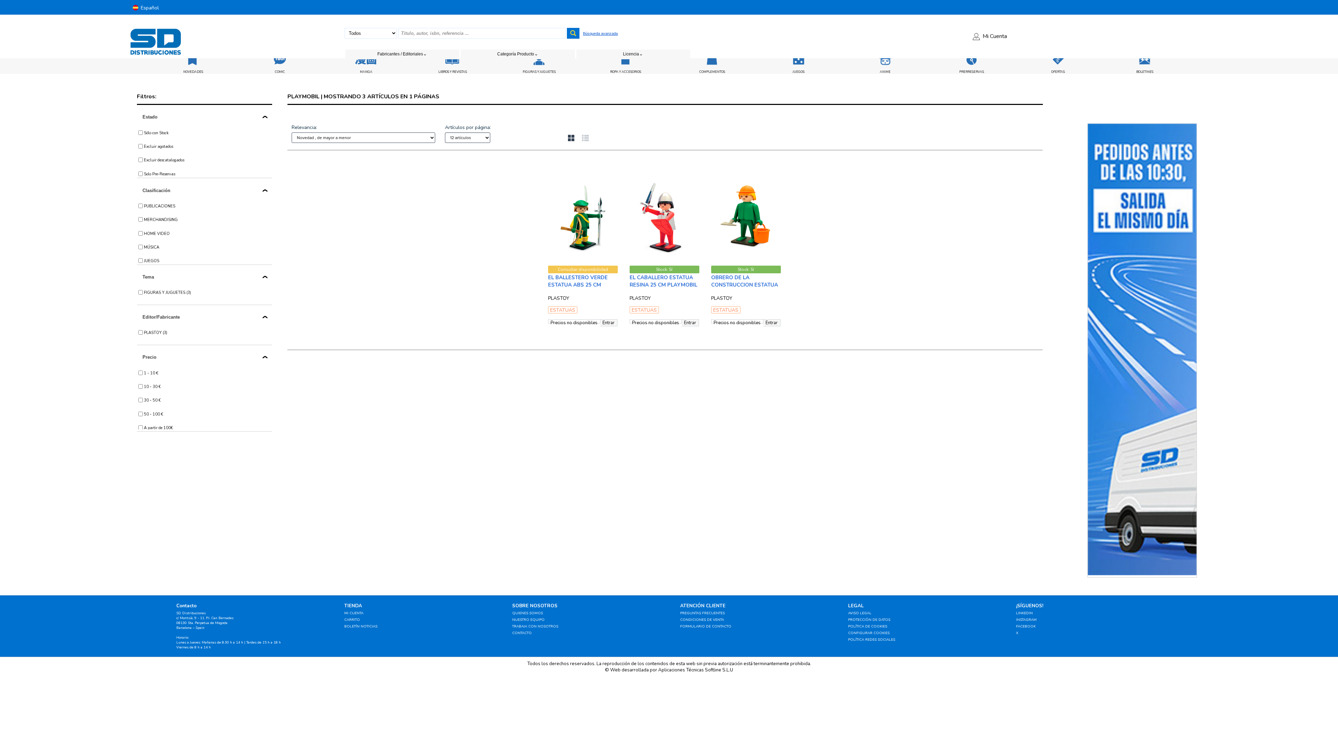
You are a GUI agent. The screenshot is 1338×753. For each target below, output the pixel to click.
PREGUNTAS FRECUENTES (702, 613)
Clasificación (156, 190)
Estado (150, 117)
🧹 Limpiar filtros (374, 156)
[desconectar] (1208, 7)
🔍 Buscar (883, 156)
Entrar (608, 323)
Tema (148, 277)
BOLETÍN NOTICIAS (360, 626)
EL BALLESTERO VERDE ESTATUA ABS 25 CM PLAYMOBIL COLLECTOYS (580, 285)
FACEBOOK (1026, 626)
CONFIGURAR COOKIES (869, 633)
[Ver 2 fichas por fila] (575, 139)
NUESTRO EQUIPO (528, 619)
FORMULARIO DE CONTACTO (705, 626)
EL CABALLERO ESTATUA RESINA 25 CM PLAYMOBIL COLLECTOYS (663, 285)
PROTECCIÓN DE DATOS (869, 619)
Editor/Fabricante (161, 317)
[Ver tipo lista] (585, 139)
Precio (149, 357)
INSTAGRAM (1026, 619)
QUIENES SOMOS (527, 613)
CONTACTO (522, 633)
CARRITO (352, 619)
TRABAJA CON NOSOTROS (535, 626)
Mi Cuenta (995, 36)
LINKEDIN (1024, 613)
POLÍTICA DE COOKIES (867, 626)
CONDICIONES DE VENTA (702, 619)
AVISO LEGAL (859, 613)
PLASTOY (558, 298)
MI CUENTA (353, 613)
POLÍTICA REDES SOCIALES (871, 639)
